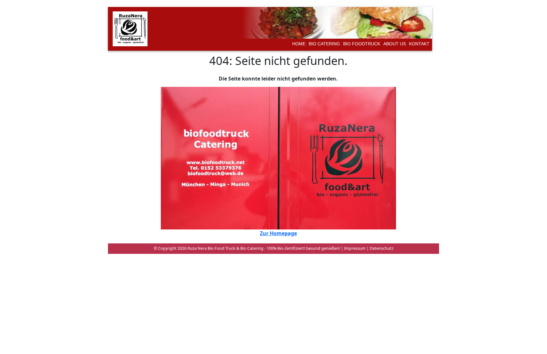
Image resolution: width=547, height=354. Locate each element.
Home (298, 43)
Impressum (354, 248)
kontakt (419, 43)
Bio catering (324, 43)
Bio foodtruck (361, 43)
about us (394, 43)
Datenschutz (381, 248)
